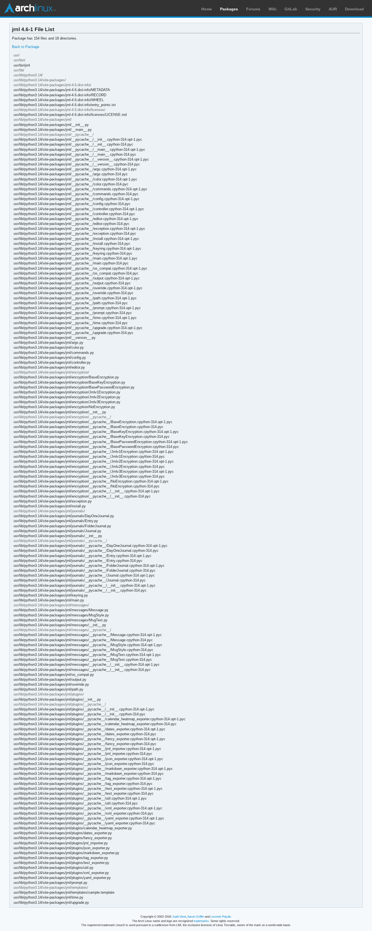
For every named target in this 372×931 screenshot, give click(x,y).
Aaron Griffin (195, 916)
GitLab (291, 9)
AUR (333, 9)
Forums (253, 9)
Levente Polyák (221, 916)
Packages (229, 9)
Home (206, 9)
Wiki (272, 9)
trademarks (201, 921)
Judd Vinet (179, 916)
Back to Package (25, 47)
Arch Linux (30, 8)
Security (313, 9)
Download (354, 9)
